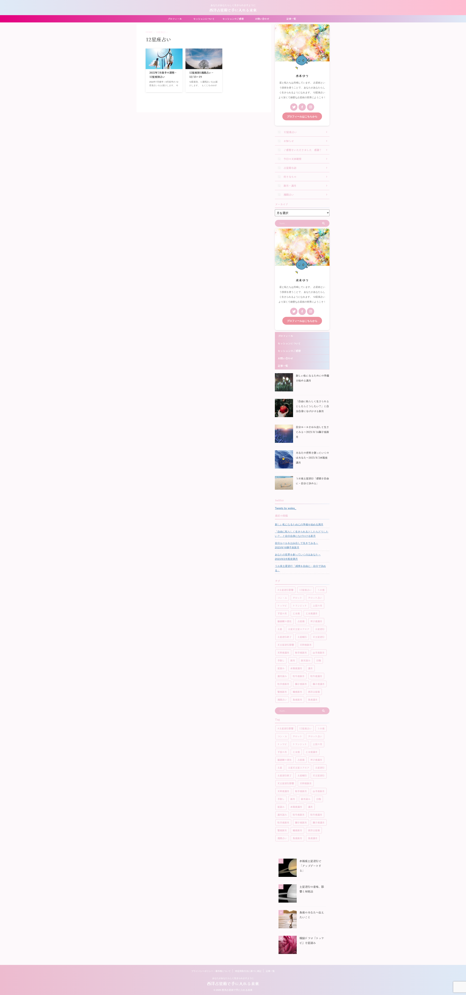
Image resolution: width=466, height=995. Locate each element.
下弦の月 (282, 613)
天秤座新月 (306, 644)
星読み (281, 668)
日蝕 (318, 660)
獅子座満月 (319, 684)
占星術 (301, 621)
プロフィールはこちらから (302, 116)
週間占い (282, 699)
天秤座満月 (283, 652)
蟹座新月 (282, 691)
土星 (279, 629)
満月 (310, 668)
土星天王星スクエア (298, 629)
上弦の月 (317, 605)
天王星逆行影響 (285, 644)
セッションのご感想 (233, 18)
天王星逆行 (319, 637)
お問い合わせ (262, 18)
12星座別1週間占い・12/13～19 (201, 75)
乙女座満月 (311, 613)
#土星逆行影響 (285, 590)
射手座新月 (301, 652)
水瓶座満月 (296, 668)
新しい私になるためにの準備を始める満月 (299, 524)
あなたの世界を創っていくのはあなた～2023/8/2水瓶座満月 (312, 457)
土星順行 (302, 637)
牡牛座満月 (316, 676)
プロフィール (175, 18)
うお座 (321, 590)
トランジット (300, 605)
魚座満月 (312, 699)
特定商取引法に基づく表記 (248, 970)
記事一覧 (291, 18)
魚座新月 (297, 699)
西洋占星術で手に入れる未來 (233, 10)
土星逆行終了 (284, 637)
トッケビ (282, 605)
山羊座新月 (319, 652)
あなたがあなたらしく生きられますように (233, 978)
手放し (281, 660)
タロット (297, 597)
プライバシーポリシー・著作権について (211, 970)
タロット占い (315, 597)
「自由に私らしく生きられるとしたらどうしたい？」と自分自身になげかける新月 (312, 406)
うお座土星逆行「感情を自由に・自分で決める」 (300, 568)
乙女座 (296, 613)
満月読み (282, 676)
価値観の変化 (284, 621)
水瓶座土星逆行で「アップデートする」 (310, 865)
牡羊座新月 (283, 684)
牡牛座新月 (299, 676)
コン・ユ (282, 597)
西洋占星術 (314, 691)
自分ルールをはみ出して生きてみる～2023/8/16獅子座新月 (312, 432)
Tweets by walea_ (285, 508)
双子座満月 (316, 621)
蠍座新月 (297, 691)
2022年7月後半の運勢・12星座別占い (163, 75)
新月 (292, 660)
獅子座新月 (301, 684)
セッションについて (204, 18)
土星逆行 (320, 629)
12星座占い (305, 590)
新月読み (305, 660)
